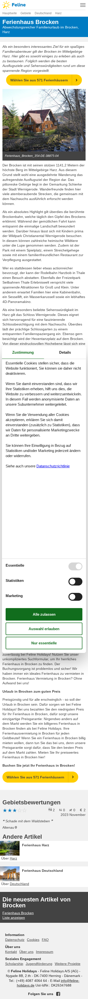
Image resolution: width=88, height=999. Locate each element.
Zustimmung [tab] (23, 352)
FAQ (45, 940)
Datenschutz (14, 940)
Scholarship (14, 964)
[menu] (83, 5)
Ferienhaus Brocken (18, 913)
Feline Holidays (44, 5)
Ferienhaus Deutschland (42, 871)
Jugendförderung (39, 964)
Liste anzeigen (13, 918)
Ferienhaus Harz (35, 845)
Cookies (33, 940)
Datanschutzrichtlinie (53, 466)
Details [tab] (65, 352)
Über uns (26, 952)
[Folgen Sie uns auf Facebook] (58, 994)
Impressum (44, 952)
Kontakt (11, 952)
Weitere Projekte (67, 964)
